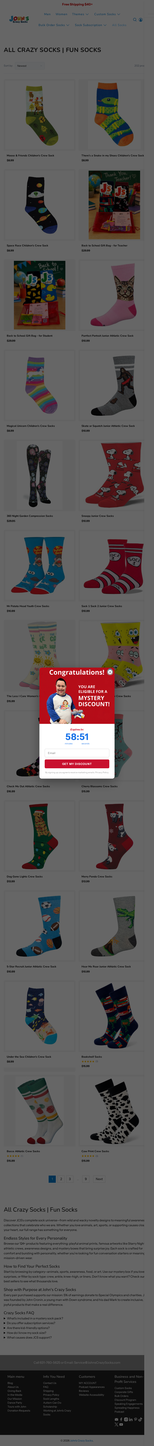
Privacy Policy (101, 772)
